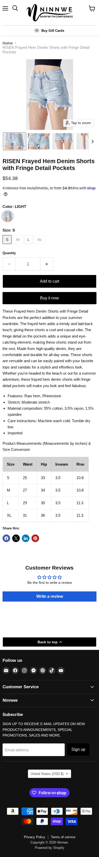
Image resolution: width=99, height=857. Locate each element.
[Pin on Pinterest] (35, 538)
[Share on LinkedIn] (25, 538)
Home (8, 43)
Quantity (9, 253)
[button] (14, 141)
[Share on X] (16, 538)
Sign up (78, 749)
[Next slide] (92, 141)
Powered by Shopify (49, 848)
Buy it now (49, 298)
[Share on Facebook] (6, 538)
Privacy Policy (34, 837)
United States (47, 774)
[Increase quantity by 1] (46, 264)
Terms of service (63, 837)
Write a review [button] (49, 596)
